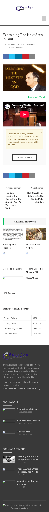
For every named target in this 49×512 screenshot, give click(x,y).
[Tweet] (12, 56)
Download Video (25, 157)
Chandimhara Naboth (15, 48)
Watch (42, 97)
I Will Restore (9, 293)
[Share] (6, 56)
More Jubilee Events (12, 269)
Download (33, 97)
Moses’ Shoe (32, 278)
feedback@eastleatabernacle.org (24, 388)
